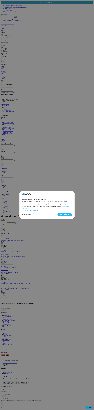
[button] (47, 210)
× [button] (71, 193)
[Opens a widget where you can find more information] (89, 407)
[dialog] (47, 205)
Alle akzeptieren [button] (65, 214)
